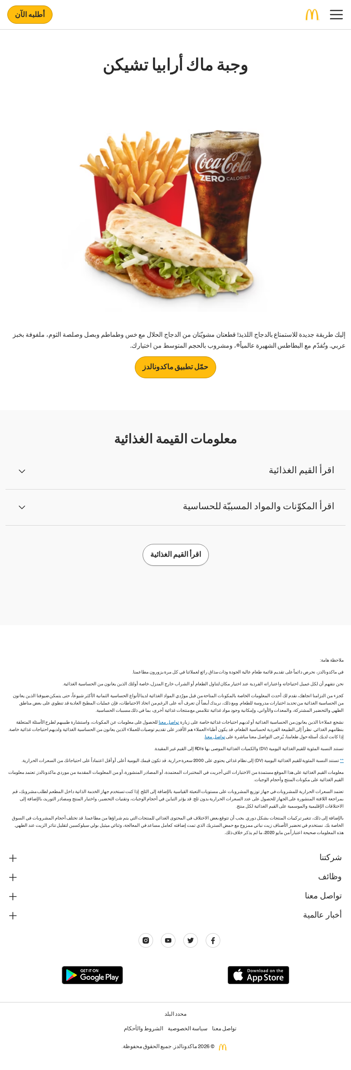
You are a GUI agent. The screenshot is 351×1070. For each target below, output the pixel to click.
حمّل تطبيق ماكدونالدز (176, 367)
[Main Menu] (336, 15)
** (342, 761)
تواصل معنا (169, 722)
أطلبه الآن (30, 15)
